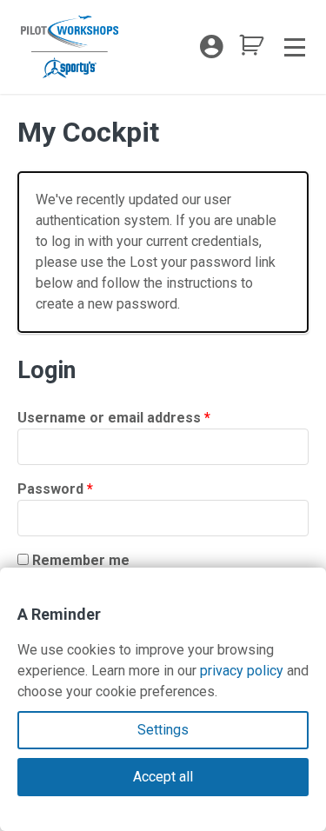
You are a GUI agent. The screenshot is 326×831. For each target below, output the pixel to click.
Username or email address (143, 417)
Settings (163, 729)
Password (84, 488)
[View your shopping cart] (251, 50)
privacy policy (241, 670)
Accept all (163, 776)
